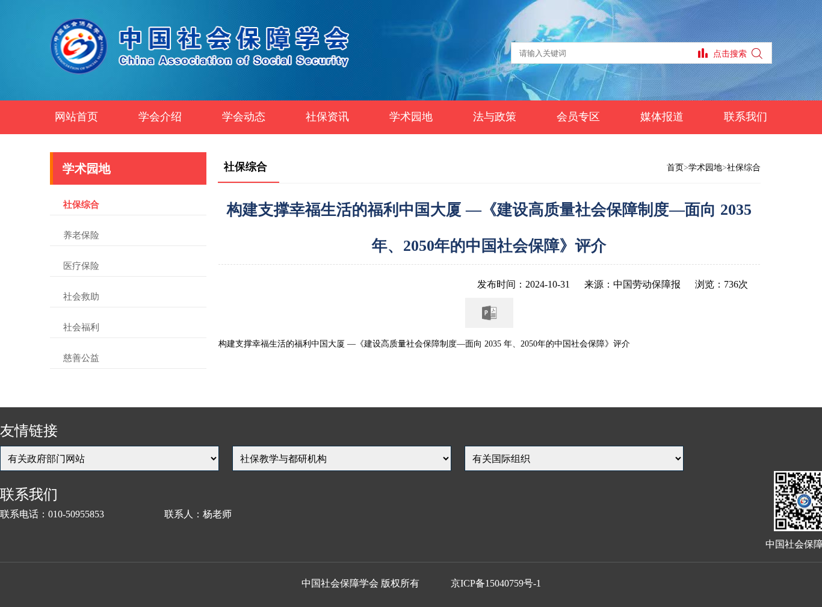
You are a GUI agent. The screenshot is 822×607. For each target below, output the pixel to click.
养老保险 (81, 235)
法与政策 (494, 117)
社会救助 (81, 296)
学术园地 (411, 117)
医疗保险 (81, 266)
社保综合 (81, 204)
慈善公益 (81, 358)
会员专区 (578, 117)
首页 (675, 167)
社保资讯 (327, 117)
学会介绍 (160, 117)
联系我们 (745, 117)
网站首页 (76, 117)
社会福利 (81, 327)
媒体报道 (662, 117)
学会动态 (243, 117)
